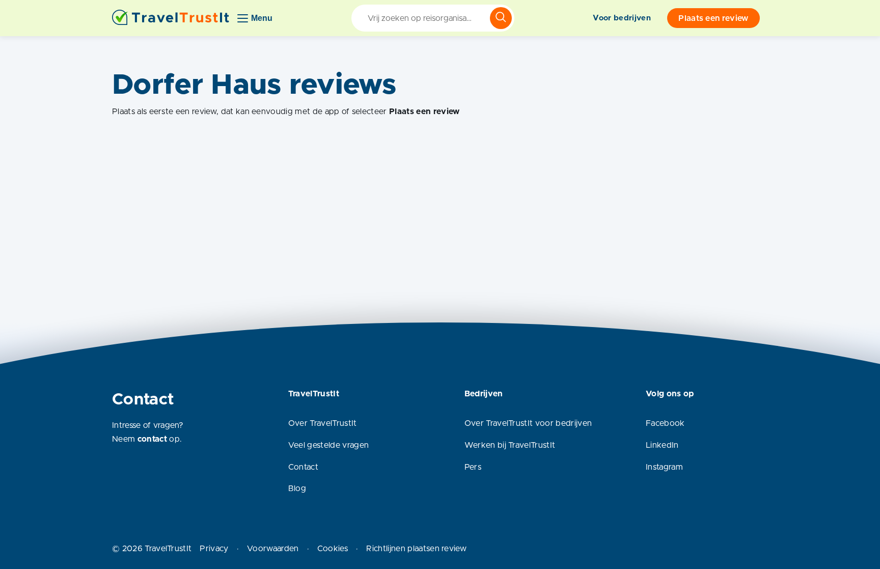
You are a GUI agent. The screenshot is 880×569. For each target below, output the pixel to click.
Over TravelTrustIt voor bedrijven (528, 423)
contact (152, 439)
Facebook (665, 423)
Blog (297, 488)
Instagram (664, 467)
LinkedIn (662, 445)
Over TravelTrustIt (322, 423)
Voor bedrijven (621, 18)
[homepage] (170, 18)
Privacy (214, 549)
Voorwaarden (273, 549)
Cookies (332, 549)
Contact (303, 467)
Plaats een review (713, 18)
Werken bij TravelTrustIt (510, 445)
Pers (472, 467)
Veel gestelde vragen (328, 445)
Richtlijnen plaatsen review (416, 549)
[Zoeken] (501, 18)
